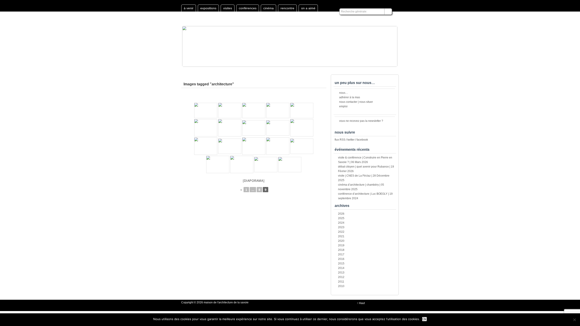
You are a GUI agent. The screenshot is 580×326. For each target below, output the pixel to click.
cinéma (268, 8)
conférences (247, 8)
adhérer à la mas (349, 97)
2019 (341, 245)
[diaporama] (253, 180)
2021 (341, 236)
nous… (343, 92)
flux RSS (340, 139)
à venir (188, 8)
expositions (208, 8)
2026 (341, 213)
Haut (362, 303)
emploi (343, 106)
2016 (341, 259)
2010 (341, 286)
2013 (341, 272)
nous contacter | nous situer (356, 101)
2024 (341, 222)
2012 (341, 277)
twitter (351, 139)
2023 (341, 227)
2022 (341, 231)
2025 (341, 218)
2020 (341, 240)
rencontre (287, 8)
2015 (341, 263)
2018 (341, 250)
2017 (341, 254)
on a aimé (308, 8)
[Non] (574, 319)
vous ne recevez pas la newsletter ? (361, 120)
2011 (341, 281)
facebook (362, 139)
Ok (424, 319)
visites (227, 8)
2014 (341, 268)
